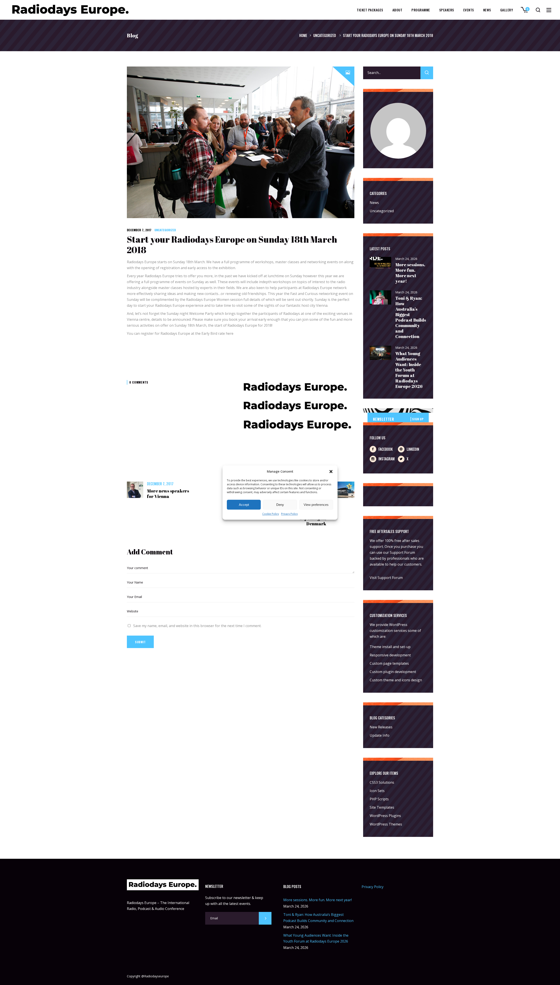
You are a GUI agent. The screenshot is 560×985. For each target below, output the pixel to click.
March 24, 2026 (406, 259)
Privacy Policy (289, 514)
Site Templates (382, 807)
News (374, 202)
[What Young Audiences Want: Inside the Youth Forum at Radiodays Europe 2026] (381, 353)
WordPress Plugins (385, 815)
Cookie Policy (270, 514)
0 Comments (138, 382)
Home (303, 35)
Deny (280, 505)
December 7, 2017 (139, 230)
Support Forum (402, 552)
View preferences (316, 505)
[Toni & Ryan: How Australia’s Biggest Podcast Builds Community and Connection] (381, 297)
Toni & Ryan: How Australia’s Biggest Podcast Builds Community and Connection (410, 317)
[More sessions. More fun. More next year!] (381, 263)
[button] (331, 471)
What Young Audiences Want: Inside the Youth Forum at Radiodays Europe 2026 (408, 370)
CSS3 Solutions (382, 782)
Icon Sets (377, 790)
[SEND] (265, 918)
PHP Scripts (379, 799)
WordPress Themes (386, 824)
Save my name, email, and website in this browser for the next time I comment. (197, 625)
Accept (244, 505)
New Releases (381, 727)
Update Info (379, 735)
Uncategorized (324, 35)
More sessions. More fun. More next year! (410, 273)
